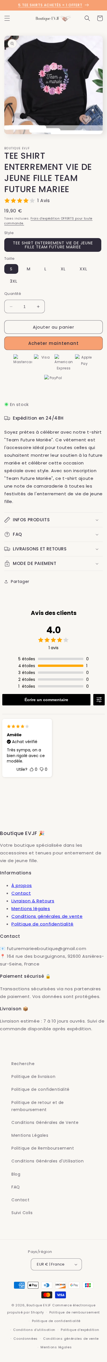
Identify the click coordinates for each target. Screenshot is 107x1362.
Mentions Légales (30, 1135)
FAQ (15, 1187)
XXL (83, 269)
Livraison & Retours (32, 901)
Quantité (12, 293)
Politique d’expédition (80, 1329)
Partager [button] (20, 581)
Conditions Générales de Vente (44, 1122)
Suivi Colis (22, 1213)
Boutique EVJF (39, 1305)
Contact (21, 893)
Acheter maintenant (53, 343)
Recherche (23, 1064)
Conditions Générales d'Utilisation (47, 1161)
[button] (7, 18)
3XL (13, 281)
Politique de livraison (33, 1076)
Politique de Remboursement (42, 1148)
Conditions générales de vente (46, 916)
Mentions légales (30, 909)
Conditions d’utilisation (34, 1329)
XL (63, 269)
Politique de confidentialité (42, 924)
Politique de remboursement (74, 1312)
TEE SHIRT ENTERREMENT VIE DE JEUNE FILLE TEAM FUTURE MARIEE (53, 245)
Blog (15, 1174)
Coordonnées (25, 1338)
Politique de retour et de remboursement (37, 1106)
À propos (21, 885)
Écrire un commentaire (46, 699)
